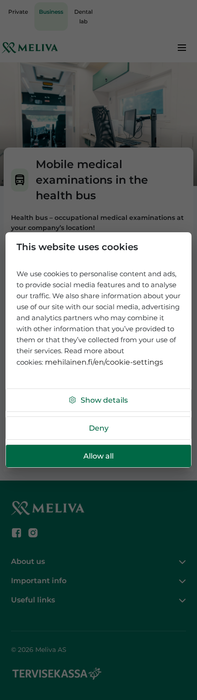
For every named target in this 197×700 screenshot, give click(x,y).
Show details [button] (104, 400)
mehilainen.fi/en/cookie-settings (104, 362)
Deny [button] (99, 428)
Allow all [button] (98, 456)
